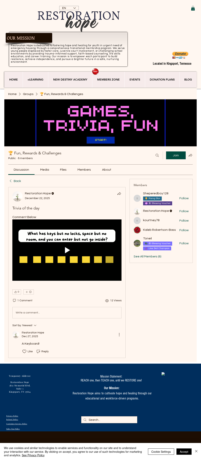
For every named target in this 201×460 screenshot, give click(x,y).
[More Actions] (119, 334)
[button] (193, 8)
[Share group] (190, 155)
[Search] (157, 155)
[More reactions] (28, 291)
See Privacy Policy (33, 455)
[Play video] (67, 250)
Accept (184, 452)
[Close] (196, 451)
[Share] (119, 193)
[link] (21, 169)
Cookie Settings (161, 452)
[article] (67, 272)
